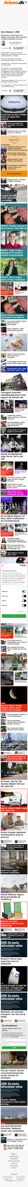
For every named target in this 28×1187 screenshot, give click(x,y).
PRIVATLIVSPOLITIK (14, 1161)
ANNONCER (14, 1158)
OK (14, 616)
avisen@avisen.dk (20, 1177)
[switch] (24, 596)
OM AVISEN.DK (14, 1165)
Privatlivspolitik (15, 1036)
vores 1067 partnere (10, 573)
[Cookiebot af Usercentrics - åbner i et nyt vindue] (20, 566)
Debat (3, 204)
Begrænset (14, 620)
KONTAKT (14, 1168)
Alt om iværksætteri (14, 174)
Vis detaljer (20, 611)
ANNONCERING (14, 1156)
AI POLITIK (14, 1163)
